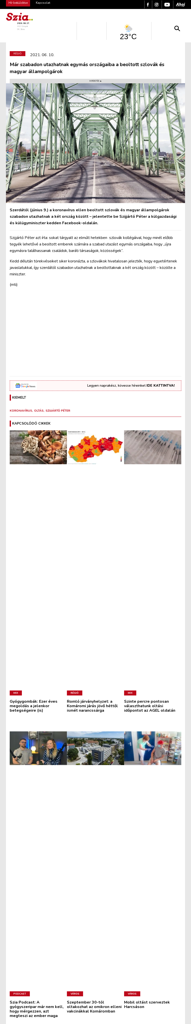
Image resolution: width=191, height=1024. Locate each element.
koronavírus (21, 411)
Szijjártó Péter (58, 411)
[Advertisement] (95, 337)
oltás (39, 411)
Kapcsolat (43, 3)
